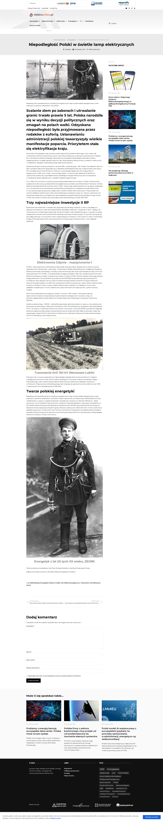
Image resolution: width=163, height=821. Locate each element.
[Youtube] (126, 8)
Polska (57, 583)
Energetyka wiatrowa (118, 791)
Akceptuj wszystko (151, 817)
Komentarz (30, 626)
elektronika (104, 773)
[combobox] (121, 23)
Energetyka (72, 21)
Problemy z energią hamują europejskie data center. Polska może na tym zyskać (120, 138)
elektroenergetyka (122, 785)
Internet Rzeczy (105, 791)
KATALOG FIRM (35, 25)
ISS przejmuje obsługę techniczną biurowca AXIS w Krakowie (120, 173)
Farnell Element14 (105, 796)
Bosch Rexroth (105, 782)
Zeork (28, 585)
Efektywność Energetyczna (109, 779)
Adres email (30, 660)
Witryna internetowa (32, 668)
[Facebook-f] (129, 8)
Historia (52, 583)
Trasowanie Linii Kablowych (90, 583)
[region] (81, 816)
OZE (102, 769)
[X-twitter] (132, 8)
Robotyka (115, 796)
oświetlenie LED (121, 788)
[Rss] (134, 8)
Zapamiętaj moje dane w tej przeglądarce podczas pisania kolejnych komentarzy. (54, 676)
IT (80, 21)
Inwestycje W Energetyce (107, 794)
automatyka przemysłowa (110, 776)
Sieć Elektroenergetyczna (70, 583)
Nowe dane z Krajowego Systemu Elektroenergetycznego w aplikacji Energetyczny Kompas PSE (122, 101)
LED (113, 773)
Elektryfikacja (35, 583)
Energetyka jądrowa (124, 794)
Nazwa (29, 652)
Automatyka (34, 21)
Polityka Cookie (55, 818)
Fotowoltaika (123, 773)
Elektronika (61, 21)
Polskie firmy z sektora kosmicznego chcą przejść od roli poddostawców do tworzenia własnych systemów (80, 732)
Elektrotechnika (47, 21)
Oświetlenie (89, 21)
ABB (101, 788)
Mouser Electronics (106, 785)
